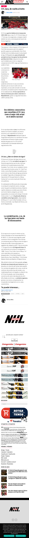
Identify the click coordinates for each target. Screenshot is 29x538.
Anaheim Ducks (7, 427)
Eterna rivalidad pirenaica (7, 290)
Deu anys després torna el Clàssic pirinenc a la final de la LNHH (16, 484)
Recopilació (14, 440)
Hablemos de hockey (10, 434)
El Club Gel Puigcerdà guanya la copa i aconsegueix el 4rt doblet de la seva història (17, 471)
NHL (3, 295)
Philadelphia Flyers (14, 439)
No (4, 337)
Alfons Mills (9, 12)
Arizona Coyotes (13, 427)
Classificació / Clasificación (8, 454)
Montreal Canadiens (16, 436)
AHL (2, 427)
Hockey (23, 434)
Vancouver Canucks (12, 443)
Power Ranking (8, 440)
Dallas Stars (11, 430)
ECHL (23, 430)
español (18, 293)
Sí (4, 336)
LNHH (23, 293)
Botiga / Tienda (5, 450)
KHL (26, 434)
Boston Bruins (19, 427)
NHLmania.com (5, 460)
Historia (18, 434)
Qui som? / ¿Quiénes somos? (8, 462)
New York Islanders (8, 438)
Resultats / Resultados (7, 464)
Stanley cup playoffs (15, 442)
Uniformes (6, 443)
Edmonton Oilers (4, 432)
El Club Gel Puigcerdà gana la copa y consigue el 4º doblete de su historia (17, 477)
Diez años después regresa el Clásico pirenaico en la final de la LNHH (17, 491)
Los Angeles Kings (8, 436)
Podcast (3, 440)
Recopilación (19, 440)
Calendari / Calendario (6, 452)
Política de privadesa (20, 535)
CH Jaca (12, 293)
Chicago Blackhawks (13, 429)
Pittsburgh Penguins (22, 439)
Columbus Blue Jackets (5, 430)
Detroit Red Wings (18, 430)
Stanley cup (7, 442)
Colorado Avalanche (22, 429)
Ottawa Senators (6, 439)
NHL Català (4, 458)
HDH (16, 434)
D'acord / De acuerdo (9, 535)
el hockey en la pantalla (12, 432)
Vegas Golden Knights (20, 443)
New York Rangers (16, 438)
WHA (5, 444)
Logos (2, 436)
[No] (27, 530)
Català (6, 428)
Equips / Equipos (5, 456)
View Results (14, 341)
